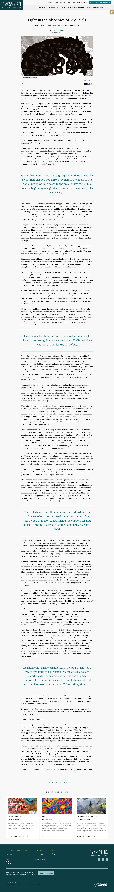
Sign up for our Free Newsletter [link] (100, 2)
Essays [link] (88, 7)
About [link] (65, 2)
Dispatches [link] (95, 7)
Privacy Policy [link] (11, 882)
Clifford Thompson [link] (14, 819)
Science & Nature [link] (78, 7)
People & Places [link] (66, 7)
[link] (112, 12)
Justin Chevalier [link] (58, 30)
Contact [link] (8, 863)
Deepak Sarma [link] (48, 819)
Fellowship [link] (71, 2)
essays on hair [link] (60, 782)
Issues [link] (49, 2)
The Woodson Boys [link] (14, 816)
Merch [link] (78, 2)
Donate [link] (83, 2)
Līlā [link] (43, 816)
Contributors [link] (57, 2)
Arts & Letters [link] (41, 7)
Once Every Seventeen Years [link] (87, 816)
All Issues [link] (28, 853)
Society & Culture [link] (53, 7)
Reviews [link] (102, 7)
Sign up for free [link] (46, 873)
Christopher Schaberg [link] (85, 819)
